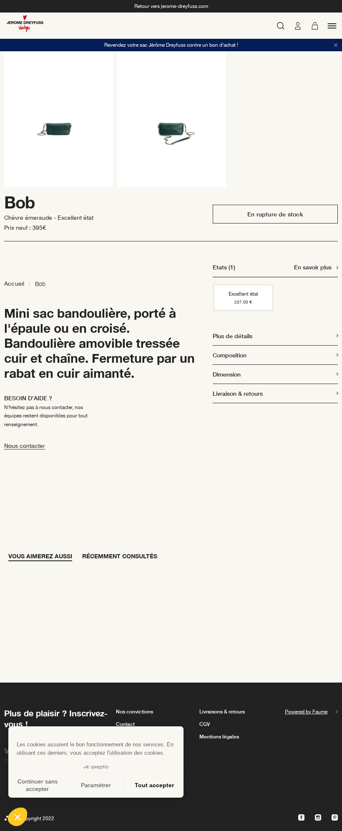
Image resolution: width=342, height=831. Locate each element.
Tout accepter (154, 785)
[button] (18, 817)
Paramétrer (96, 785)
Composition (229, 355)
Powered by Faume (306, 712)
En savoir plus (313, 267)
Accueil (14, 283)
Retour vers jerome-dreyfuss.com (171, 6)
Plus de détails (232, 335)
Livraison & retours (238, 393)
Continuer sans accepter (38, 785)
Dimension (227, 374)
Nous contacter (24, 445)
